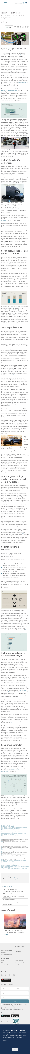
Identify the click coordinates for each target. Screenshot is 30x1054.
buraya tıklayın (15, 877)
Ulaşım (2, 960)
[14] (2, 849)
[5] (7, 95)
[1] (1, 823)
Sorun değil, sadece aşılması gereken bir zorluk (13, 891)
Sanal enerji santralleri (7, 904)
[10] (2, 841)
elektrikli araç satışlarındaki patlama (9, 90)
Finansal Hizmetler (4, 967)
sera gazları (18, 661)
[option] (15, 925)
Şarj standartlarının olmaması (9, 899)
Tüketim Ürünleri (18, 964)
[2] (1, 825)
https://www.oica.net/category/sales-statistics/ (10, 829)
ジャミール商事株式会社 (6, 954)
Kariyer (16, 949)
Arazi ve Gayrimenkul (19, 960)
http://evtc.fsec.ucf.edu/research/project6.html (11, 865)
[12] (14, 278)
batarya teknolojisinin (23, 82)
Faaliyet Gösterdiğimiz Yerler (6, 950)
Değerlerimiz (3, 952)
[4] (1, 829)
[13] (1, 848)
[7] (1, 835)
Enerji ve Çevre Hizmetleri (20, 962)
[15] (1, 851)
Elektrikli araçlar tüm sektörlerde (10, 889)
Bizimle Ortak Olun (19, 946)
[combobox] (15, 997)
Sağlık (2, 962)
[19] (12, 623)
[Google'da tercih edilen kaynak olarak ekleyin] (9, 27)
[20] (26, 629)
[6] (9, 95)
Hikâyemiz (3, 948)
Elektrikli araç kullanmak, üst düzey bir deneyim (13, 902)
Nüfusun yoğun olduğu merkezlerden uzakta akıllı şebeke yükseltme (13, 897)
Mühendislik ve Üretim (5, 964)
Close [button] (15, 1049)
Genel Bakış (18, 951)
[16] (1, 852)
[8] (1, 836)
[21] (1, 862)
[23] (2, 866)
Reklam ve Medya (18, 967)
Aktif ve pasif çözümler (8, 893)
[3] (1, 827)
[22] (2, 865)
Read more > (7, 934)
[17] (1, 854)
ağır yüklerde (4, 220)
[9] (1, 839)
